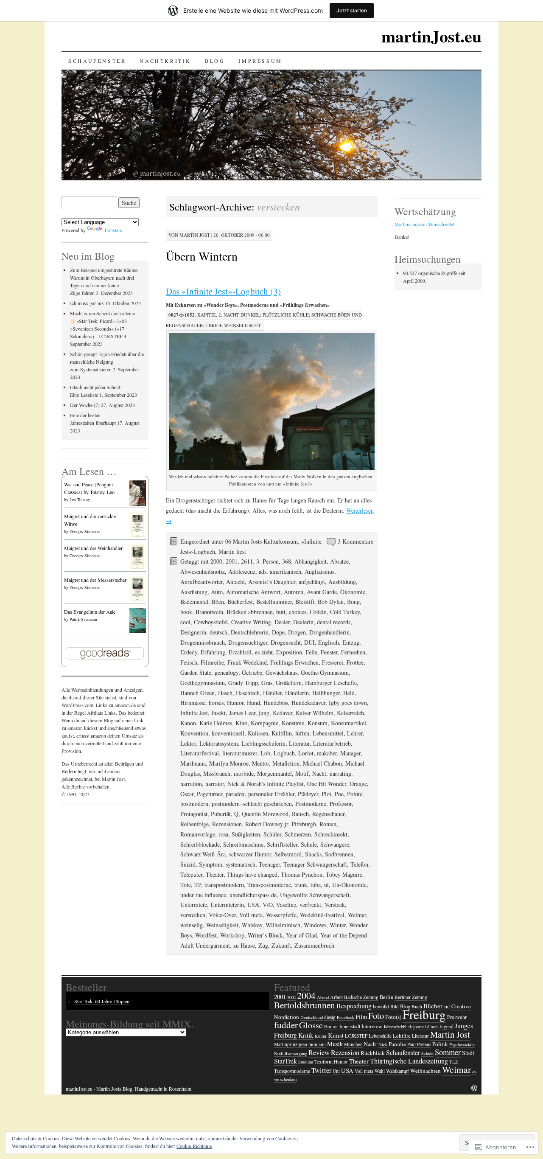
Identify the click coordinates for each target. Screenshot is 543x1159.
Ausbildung (342, 582)
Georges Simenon (85, 531)
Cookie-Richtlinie (194, 1145)
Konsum (317, 723)
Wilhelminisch (283, 925)
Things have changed (252, 874)
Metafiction (285, 763)
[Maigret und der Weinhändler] (137, 568)
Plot (326, 794)
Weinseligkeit (222, 925)
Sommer (448, 1052)
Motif (302, 773)
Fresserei (332, 662)
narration (191, 784)
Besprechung (354, 1005)
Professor (341, 804)
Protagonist (193, 814)
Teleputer (191, 874)
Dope (278, 632)
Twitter (321, 1070)
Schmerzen (298, 834)
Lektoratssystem (218, 743)
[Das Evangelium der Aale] (137, 632)
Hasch (225, 693)
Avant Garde (322, 592)
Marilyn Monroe (229, 763)
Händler (272, 693)
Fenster (329, 652)
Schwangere (334, 844)
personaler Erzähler (271, 794)
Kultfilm (282, 733)
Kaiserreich (350, 713)
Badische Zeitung (361, 997)
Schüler (272, 834)
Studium (305, 1062)
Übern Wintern (202, 256)
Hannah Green (197, 693)
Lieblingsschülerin (263, 743)
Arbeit (336, 996)
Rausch (300, 814)
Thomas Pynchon (301, 874)
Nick (382, 1044)
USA (253, 905)
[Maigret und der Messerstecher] (137, 600)
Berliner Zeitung (411, 996)
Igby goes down (348, 703)
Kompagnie (264, 723)
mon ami (317, 1044)
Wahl (380, 1071)
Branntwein (209, 612)
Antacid (235, 582)
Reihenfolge (194, 824)
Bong (353, 602)
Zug (263, 945)
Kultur (321, 1036)
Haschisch (248, 693)
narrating (340, 773)
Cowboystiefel (211, 622)
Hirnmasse (192, 703)
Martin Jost (194, 235)
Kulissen (258, 733)
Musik (335, 1043)
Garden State (195, 672)
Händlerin (297, 693)
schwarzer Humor (250, 854)
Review (319, 1052)
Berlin (386, 997)
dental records (333, 622)
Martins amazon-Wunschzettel (424, 224)
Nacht (319, 773)
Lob (265, 753)
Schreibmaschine (243, 844)
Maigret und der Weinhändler (93, 547)
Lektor (188, 743)
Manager (350, 753)
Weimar (357, 915)
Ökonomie (352, 592)
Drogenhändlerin (329, 632)
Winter (338, 925)
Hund (253, 703)
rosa (223, 834)
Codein (318, 612)
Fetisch (188, 662)
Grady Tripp (243, 683)
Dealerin (303, 622)
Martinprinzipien (290, 1044)
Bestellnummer (274, 602)
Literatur (299, 743)
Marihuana (193, 763)
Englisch (328, 642)
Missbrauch (216, 773)
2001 (232, 561)
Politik (440, 1044)
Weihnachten (425, 1071)
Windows (315, 925)
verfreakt (310, 905)
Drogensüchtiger (247, 642)
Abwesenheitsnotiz (202, 571)
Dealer (282, 622)
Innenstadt (349, 1026)
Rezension (345, 1052)
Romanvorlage (197, 834)
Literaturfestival (199, 753)
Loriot (305, 753)
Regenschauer (328, 814)
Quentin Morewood (265, 814)
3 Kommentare (355, 541)
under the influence (203, 895)
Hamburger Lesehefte (331, 683)
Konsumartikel (348, 723)
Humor (235, 703)
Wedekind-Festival (322, 915)
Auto (217, 592)
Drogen (297, 632)
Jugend (446, 1026)
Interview (371, 1026)
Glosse (311, 1025)
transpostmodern (224, 885)
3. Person (267, 561)
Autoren (293, 592)
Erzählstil (240, 652)
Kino (241, 723)
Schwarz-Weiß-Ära (203, 854)
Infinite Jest (194, 713)
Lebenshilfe (380, 1036)
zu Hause (244, 945)
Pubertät (221, 814)
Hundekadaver (308, 703)
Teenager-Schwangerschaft (315, 864)
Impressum (260, 60)
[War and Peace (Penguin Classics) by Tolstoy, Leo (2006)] (137, 505)
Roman (327, 824)
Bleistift (304, 602)
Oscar (186, 794)
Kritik (305, 1035)
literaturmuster (239, 753)
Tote (185, 885)
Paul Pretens (419, 1044)
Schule (309, 844)
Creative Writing (251, 622)
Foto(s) (393, 1017)
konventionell (228, 733)
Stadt (468, 1053)
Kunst (336, 1035)
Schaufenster (97, 60)
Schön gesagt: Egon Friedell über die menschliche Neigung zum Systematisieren (107, 362)
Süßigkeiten (246, 834)
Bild (394, 1006)
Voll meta (251, 915)
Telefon (359, 864)
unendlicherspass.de (253, 895)
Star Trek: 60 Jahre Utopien (101, 1001)
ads (262, 571)
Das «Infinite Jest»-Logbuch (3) (223, 291)
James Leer (242, 713)
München (353, 1044)
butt (280, 612)
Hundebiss (275, 703)
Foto (376, 1015)
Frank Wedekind (247, 662)
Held (349, 693)
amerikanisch (285, 571)
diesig (330, 1017)
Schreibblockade (200, 844)
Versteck (335, 905)
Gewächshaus (281, 672)
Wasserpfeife (281, 915)
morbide (244, 773)
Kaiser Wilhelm (314, 713)
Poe (339, 794)
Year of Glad (301, 935)
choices (297, 612)
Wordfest (206, 935)
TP (197, 885)
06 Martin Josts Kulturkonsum (261, 541)
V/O (268, 905)
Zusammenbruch (314, 945)
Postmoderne (310, 804)
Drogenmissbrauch (202, 642)
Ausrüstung (193, 592)
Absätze (339, 561)
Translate (113, 230)
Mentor (260, 763)
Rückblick (373, 1053)
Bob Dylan (331, 602)
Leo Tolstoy (80, 499)
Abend (323, 997)
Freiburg (424, 1014)
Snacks (313, 854)
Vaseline (286, 905)
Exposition (289, 652)
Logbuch (284, 753)
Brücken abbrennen (250, 612)
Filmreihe (212, 662)
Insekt (218, 713)
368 (286, 561)
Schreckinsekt (330, 834)
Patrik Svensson (83, 619)
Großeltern (289, 683)
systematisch (240, 864)
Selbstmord (288, 854)
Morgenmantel (274, 773)
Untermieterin (227, 905)
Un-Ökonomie (349, 885)
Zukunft (281, 945)
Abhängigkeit (310, 561)
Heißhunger (326, 693)
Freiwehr (457, 1017)
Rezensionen (227, 824)
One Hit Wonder (326, 784)
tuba (316, 885)
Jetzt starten (351, 10)
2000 (216, 561)
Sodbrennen (339, 854)
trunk (300, 885)
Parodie (397, 1044)
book (186, 612)
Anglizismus (319, 571)
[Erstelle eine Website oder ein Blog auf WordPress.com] (474, 1088)
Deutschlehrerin (250, 632)
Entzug (350, 642)
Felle (311, 652)
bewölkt (381, 1006)
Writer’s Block (265, 935)
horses (216, 703)
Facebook (345, 1017)
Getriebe (252, 672)
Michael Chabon (322, 763)
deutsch (218, 632)
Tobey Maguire (344, 874)
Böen (218, 602)
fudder (286, 1025)
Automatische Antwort (253, 592)
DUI (309, 642)
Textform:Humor (331, 1061)
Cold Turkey (345, 612)
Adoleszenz (241, 571)
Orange (358, 784)
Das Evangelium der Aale (89, 611)
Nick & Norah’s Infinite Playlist (265, 784)
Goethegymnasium (202, 683)
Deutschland (311, 1017)
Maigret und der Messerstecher (95, 579)
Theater (215, 874)
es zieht (264, 652)
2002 (291, 997)
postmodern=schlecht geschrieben (252, 804)
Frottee (355, 662)
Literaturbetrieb (332, 743)
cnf (447, 1006)
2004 (306, 995)
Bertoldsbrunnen (304, 1005)
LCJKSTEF (356, 1036)
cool (185, 622)
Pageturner (209, 794)
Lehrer (355, 733)
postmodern (194, 804)
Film (361, 1017)
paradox (235, 794)
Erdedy (188, 652)
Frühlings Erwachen (294, 662)
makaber (327, 753)
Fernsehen (353, 652)
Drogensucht (286, 642)
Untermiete (193, 905)
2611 (247, 561)
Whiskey (252, 925)
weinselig (191, 925)
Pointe (354, 794)
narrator (214, 784)
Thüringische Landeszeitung (409, 1061)
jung (264, 713)
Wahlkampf (397, 1070)
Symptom (210, 864)
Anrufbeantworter (201, 582)
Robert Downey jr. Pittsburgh (280, 824)
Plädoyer (308, 794)
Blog (215, 60)
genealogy (226, 672)
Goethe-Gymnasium (325, 672)
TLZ (453, 1062)
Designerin (193, 632)
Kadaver (282, 713)
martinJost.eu (431, 35)
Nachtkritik (165, 60)
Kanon (188, 723)
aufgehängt (312, 582)
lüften (302, 733)
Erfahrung (213, 652)
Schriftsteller (282, 844)
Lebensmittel (328, 733)
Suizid (188, 864)
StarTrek (285, 1060)
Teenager (269, 864)
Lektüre (402, 1035)
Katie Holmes (215, 723)
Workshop (232, 935)
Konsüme (293, 723)
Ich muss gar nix (87, 303)
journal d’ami (425, 1027)
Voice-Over (222, 915)
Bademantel (194, 602)
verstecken (192, 915)
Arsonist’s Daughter (271, 582)
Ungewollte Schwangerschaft (315, 895)
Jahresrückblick (397, 1027)
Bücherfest (240, 602)
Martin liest (232, 551)
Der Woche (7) (85, 404)
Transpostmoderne (269, 885)
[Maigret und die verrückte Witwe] (137, 536)
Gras (266, 683)
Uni (336, 1071)
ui (326, 885)
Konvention (194, 733)
